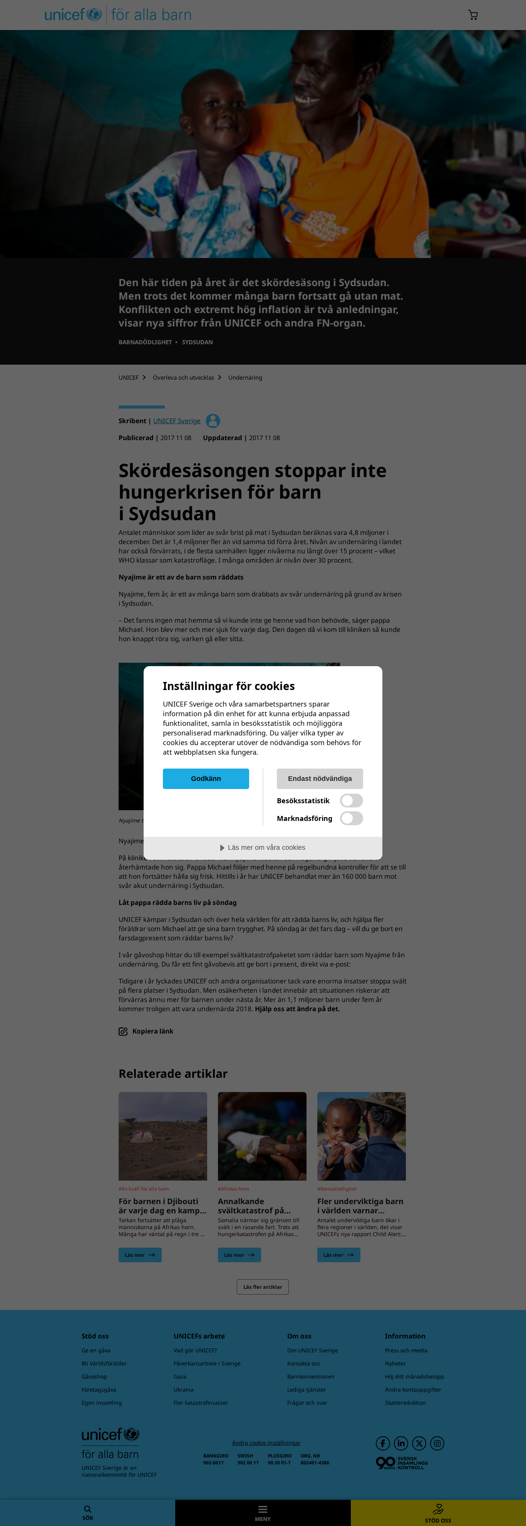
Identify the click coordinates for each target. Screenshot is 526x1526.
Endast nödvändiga (320, 778)
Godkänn (206, 778)
